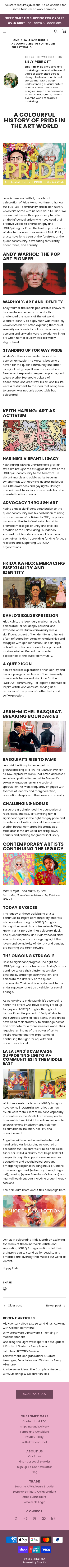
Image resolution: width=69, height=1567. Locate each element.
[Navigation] (4, 31)
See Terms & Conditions (44, 23)
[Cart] (64, 31)
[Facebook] (16, 1518)
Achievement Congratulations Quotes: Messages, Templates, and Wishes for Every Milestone (32, 1360)
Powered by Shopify (34, 1562)
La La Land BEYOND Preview (21, 1351)
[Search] (56, 31)
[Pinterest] (34, 1518)
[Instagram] (25, 1518)
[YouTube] (43, 1518)
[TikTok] (53, 1518)
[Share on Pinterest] (5, 1289)
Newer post (53, 1305)
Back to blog (34, 1394)
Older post (15, 1305)
